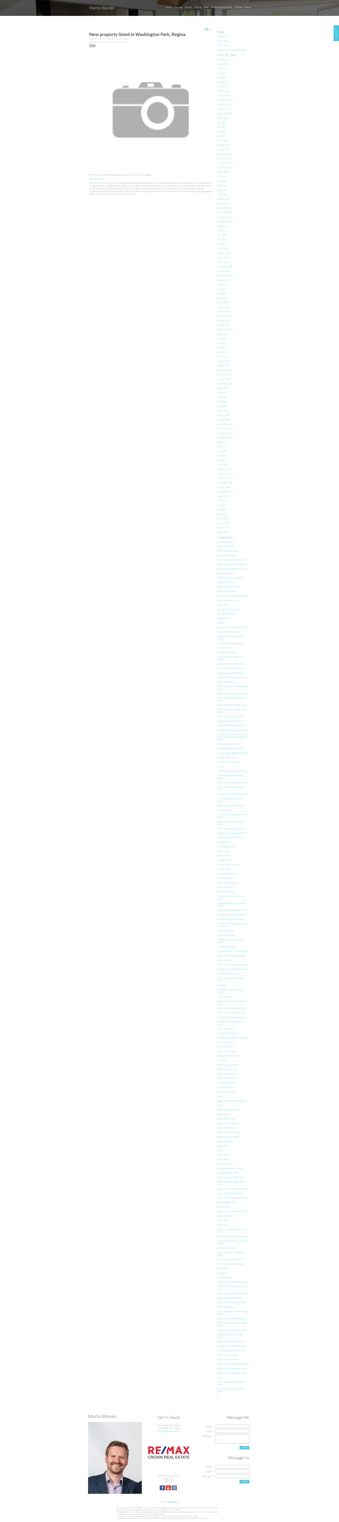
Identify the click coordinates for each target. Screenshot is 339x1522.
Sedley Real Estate (225, 1215)
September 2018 (225, 491)
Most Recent (223, 59)
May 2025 (221, 131)
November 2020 (224, 374)
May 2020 (221, 401)
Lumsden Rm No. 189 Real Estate (232, 951)
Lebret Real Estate (225, 930)
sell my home (223, 1220)
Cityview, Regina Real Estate (230, 643)
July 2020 (221, 392)
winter (220, 1377)
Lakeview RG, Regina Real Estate (232, 914)
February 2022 (224, 307)
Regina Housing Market (227, 1123)
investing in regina (225, 878)
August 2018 (222, 496)
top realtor (222, 1273)
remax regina (223, 1159)
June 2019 (222, 451)
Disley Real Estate (225, 682)
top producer (223, 1268)
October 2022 (223, 271)
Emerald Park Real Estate (228, 744)
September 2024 (225, 167)
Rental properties (225, 1163)
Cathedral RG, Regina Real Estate (232, 627)
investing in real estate (227, 873)
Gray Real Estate (225, 810)
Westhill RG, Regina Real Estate (231, 1350)
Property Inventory (226, 1042)
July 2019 (221, 446)
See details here (97, 178)
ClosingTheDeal (224, 647)
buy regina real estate (227, 613)
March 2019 (222, 464)
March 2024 (222, 194)
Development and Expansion (230, 673)
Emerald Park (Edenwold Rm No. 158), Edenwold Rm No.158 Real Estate (232, 737)
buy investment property (228, 609)
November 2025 (224, 104)
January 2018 (223, 527)
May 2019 (221, 455)
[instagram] (175, 1488)
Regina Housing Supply (227, 1127)
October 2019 (223, 433)
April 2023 (221, 244)
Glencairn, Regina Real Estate (230, 805)
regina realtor (223, 1145)
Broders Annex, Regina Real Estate (232, 595)
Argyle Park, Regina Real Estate (231, 564)
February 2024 (224, 199)
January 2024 (223, 203)
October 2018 (223, 487)
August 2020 (222, 388)
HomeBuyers (223, 842)
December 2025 (224, 100)
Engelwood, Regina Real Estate (231, 748)
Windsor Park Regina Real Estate (232, 1368)
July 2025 (221, 122)
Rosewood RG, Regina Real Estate (232, 1197)
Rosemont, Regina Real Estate (230, 1193)
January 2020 (223, 419)
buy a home (222, 604)
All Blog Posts (223, 36)
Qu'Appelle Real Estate (227, 1055)
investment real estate (227, 882)
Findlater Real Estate (226, 757)
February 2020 (224, 415)
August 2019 (222, 442)
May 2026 (221, 77)
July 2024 (221, 176)
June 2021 (222, 343)
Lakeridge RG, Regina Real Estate (232, 910)
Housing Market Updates (228, 864)
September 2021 (225, 329)
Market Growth (224, 960)
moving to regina (224, 996)
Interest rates (223, 869)
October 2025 (223, 109)
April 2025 (221, 136)
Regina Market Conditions (228, 1132)
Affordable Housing (226, 555)
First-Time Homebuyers (228, 762)
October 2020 (223, 379)
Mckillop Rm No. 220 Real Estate (232, 969)
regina (220, 1105)
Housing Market (224, 860)
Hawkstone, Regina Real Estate (231, 828)
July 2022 (221, 284)
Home (169, 7)
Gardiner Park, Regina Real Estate (232, 782)
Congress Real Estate (227, 652)
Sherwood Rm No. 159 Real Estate (233, 1236)
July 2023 (221, 230)
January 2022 (223, 311)
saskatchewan (223, 1206)
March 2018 (222, 518)
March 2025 (222, 140)
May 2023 (221, 239)
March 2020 (222, 410)
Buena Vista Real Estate (228, 600)
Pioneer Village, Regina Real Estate (232, 1037)
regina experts (223, 1114)
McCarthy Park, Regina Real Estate (233, 964)
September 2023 (225, 221)
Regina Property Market (228, 1136)
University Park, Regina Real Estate (233, 1293)
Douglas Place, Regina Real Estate (232, 693)
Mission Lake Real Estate (228, 973)
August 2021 (222, 334)
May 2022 (221, 293)
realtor (220, 1096)
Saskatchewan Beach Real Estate (232, 1211)
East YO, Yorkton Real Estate (230, 716)
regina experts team (226, 1118)
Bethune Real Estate (226, 591)
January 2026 (223, 95)
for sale (220, 766)
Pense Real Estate (225, 1028)
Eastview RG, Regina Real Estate (231, 725)
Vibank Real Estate (225, 1307)
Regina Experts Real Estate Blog (231, 49)
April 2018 (221, 514)
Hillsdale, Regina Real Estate (229, 837)
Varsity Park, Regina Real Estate (231, 1302)
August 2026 (222, 64)
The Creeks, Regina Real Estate (231, 1259)
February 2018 (224, 523)
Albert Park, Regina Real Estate (231, 559)
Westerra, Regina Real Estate (230, 1341)
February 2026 (224, 91)
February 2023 (224, 253)
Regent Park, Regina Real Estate (231, 1100)
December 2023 (224, 208)
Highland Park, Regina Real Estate (232, 833)
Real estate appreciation (228, 1064)
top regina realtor (225, 1277)
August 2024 (222, 172)
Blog (206, 7)
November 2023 (224, 212)
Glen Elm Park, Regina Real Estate (232, 794)
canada (220, 622)
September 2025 (225, 113)
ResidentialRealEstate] (227, 1172)
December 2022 (224, 262)
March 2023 (222, 248)
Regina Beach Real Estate (228, 1109)
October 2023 (223, 217)
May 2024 (221, 185)
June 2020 (222, 397)
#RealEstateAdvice (226, 546)
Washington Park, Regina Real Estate (111, 42)
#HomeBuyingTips (225, 541)
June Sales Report (225, 887)
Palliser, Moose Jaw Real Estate (231, 1012)
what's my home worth (227, 1355)
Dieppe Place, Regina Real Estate (232, 677)
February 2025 (224, 145)
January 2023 (223, 257)
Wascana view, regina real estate (231, 1330)
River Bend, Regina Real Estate (231, 1177)
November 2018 (224, 482)
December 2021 (224, 316)
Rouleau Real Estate (226, 1202)
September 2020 (225, 383)
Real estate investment (227, 1073)
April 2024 (221, 190)
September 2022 (225, 275)
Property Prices (224, 1046)
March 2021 (222, 356)
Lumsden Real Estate (226, 946)
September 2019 (225, 437)
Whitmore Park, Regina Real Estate (233, 1364)
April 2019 (221, 460)
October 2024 (223, 163)
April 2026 (221, 82)
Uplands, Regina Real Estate (229, 1298)
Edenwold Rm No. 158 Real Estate (232, 730)
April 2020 (221, 406)
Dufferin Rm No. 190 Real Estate (232, 705)
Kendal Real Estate (225, 891)
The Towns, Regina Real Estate (230, 1264)
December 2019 (224, 424)
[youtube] (169, 1488)
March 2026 (222, 86)
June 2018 (222, 505)
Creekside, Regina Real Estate (230, 663)
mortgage (221, 985)
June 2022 (222, 289)
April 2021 (221, 352)
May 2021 (221, 347)
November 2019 (224, 428)
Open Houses (223, 45)
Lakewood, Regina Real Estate (230, 919)
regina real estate (225, 1141)
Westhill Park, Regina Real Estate (232, 1346)
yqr (218, 1396)
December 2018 (224, 478)
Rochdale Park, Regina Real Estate (232, 1188)
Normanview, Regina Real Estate (232, 1008)
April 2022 (221, 298)
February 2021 (224, 361)
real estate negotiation (227, 1082)
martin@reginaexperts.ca (169, 1431)
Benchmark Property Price (229, 586)
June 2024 (222, 181)
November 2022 (224, 266)
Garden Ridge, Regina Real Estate (232, 771)
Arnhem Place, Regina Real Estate (232, 568)
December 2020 (224, 370)
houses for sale (224, 855)
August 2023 (222, 226)
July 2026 (221, 68)
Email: (209, 1431)
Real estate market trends (229, 1078)
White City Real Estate (227, 1359)
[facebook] (163, 1488)
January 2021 (223, 365)
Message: (207, 1436)
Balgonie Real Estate (226, 582)
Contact (238, 7)
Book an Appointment (221, 7)
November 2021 (224, 320)
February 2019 (224, 469)
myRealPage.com (173, 1502)
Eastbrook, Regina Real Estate (230, 721)
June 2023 (222, 235)
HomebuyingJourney (226, 846)
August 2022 (222, 280)
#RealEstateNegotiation (228, 550)
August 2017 (222, 532)
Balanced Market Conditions (230, 577)
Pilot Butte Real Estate (227, 1033)
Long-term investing (226, 935)
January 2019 (223, 473)
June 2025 (222, 127)
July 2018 (221, 500)
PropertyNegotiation (226, 1051)
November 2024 (224, 158)
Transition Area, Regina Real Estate (232, 1282)
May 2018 (221, 509)
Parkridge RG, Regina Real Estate (232, 1017)
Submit (244, 1448)
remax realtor (223, 1154)
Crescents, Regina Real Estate (230, 668)
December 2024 (224, 154)
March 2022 (222, 302)
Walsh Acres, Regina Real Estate (231, 1318)
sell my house (223, 1224)
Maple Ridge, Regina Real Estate (231, 955)
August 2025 (222, 118)
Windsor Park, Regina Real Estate (232, 1373)
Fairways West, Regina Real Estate (232, 753)
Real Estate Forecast (226, 1069)
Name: (209, 1426)
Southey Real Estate (226, 1247)
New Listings (223, 40)
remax (220, 1150)
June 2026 (222, 73)
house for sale (223, 851)
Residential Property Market (230, 1168)
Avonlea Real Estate (226, 573)
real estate (222, 1060)
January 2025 (223, 149)
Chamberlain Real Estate (228, 631)
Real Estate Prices (225, 1087)
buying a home (223, 618)
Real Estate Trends (225, 1091)
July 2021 (221, 338)
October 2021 (223, 325)
